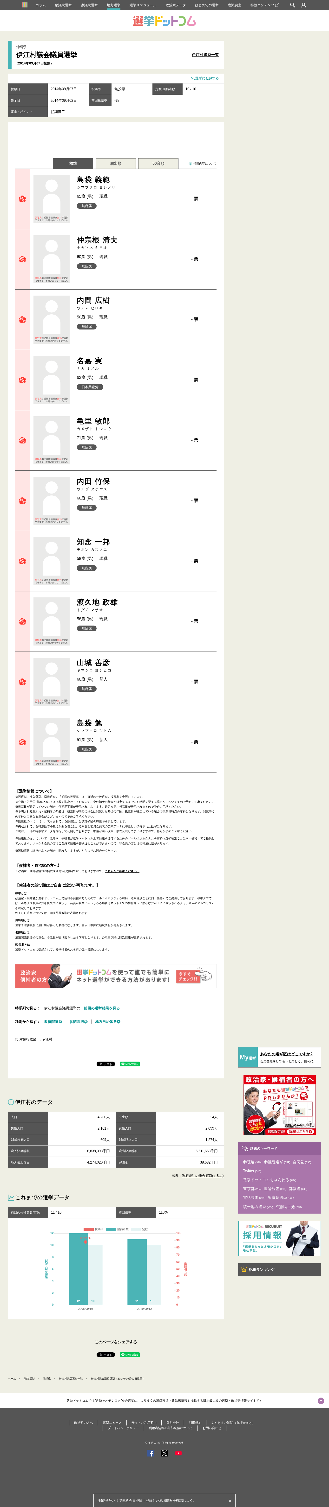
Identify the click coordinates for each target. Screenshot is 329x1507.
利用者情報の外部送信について (171, 1428)
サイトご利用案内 (144, 1423)
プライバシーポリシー (123, 1428)
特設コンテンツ (262, 5)
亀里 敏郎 (94, 424)
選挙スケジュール (143, 5)
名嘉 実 (90, 363)
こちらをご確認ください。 (122, 871)
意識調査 (234, 5)
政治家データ (176, 5)
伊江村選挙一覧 (205, 55)
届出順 (116, 163)
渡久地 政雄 (97, 605)
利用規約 (195, 1423)
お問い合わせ (212, 1428)
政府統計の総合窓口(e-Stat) (203, 1176)
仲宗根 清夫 (97, 243)
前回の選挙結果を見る (102, 1008)
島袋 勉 (94, 726)
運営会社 (172, 1423)
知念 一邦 (94, 544)
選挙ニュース (112, 1423)
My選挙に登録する (205, 78)
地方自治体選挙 (107, 1021)
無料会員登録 (132, 1500)
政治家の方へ (83, 1423)
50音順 (158, 163)
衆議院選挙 (63, 5)
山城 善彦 (94, 665)
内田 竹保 (94, 484)
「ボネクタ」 (145, 838)
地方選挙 (113, 5)
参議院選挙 (89, 5)
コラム (41, 5)
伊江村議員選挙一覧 (71, 1378)
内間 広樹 (94, 303)
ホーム (12, 1378)
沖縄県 (47, 1378)
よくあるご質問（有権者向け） (233, 1423)
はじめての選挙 (207, 5)
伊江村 (47, 1039)
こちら (83, 850)
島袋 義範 (96, 182)
